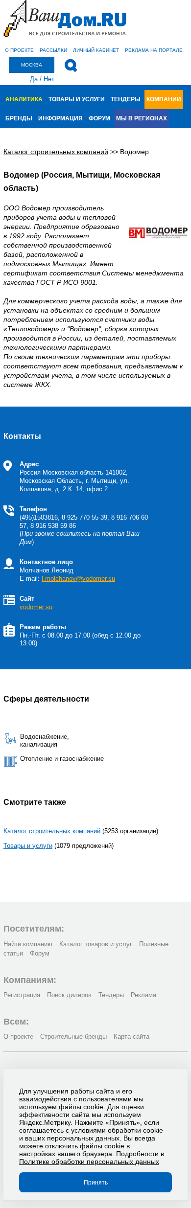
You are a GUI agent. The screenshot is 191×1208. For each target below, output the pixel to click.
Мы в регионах (141, 118)
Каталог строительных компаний (51, 831)
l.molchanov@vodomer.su (78, 578)
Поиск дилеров (69, 995)
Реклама (143, 995)
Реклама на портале (154, 50)
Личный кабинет (96, 50)
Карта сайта (131, 1036)
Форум (99, 118)
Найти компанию (27, 944)
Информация (60, 118)
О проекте (19, 50)
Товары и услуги (76, 99)
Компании (163, 99)
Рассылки (53, 50)
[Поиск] (70, 65)
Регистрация (21, 995)
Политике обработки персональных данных (89, 1161)
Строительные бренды (73, 1036)
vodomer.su (36, 607)
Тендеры (126, 99)
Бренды (18, 118)
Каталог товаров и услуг (95, 944)
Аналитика (24, 99)
